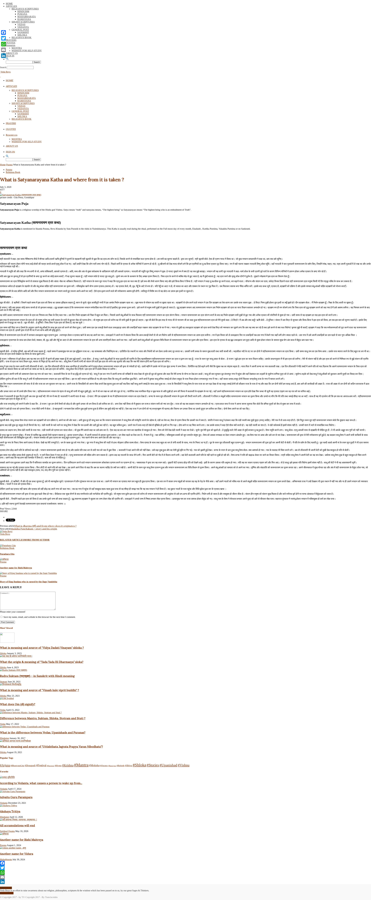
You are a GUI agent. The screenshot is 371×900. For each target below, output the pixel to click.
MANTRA (17, 48)
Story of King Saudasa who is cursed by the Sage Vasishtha (28, 581)
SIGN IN (10, 56)
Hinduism (4, 738)
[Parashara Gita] (8, 545)
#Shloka (139, 765)
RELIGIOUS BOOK (21, 37)
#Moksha (94, 765)
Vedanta (3, 789)
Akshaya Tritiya (10, 811)
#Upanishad (168, 765)
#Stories (153, 765)
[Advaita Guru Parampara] (12, 791)
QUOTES (10, 42)
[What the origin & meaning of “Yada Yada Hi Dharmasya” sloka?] (16, 656)
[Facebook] (185, 863)
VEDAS (21, 24)
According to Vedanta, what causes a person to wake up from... (41, 783)
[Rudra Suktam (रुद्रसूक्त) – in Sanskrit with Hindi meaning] (13, 670)
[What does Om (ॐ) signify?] (7, 698)
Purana (9, 164)
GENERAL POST (20, 29)
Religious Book (13, 172)
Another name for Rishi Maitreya (16, 567)
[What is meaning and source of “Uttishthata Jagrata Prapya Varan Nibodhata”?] (15, 741)
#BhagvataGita (17, 765)
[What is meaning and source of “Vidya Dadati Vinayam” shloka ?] (7, 642)
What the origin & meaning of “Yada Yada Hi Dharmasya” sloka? (41, 662)
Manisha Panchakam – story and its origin (34, 528)
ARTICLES (11, 6)
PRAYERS (11, 40)
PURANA (22, 14)
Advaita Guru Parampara (16, 797)
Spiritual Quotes (7, 831)
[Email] (185, 877)
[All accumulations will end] (18, 819)
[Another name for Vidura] (13, 848)
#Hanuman (50, 766)
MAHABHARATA (26, 16)
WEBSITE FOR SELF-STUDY (27, 50)
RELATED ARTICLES (12, 540)
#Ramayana (112, 766)
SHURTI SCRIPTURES (23, 22)
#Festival (41, 765)
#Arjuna (5, 765)
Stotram (3, 681)
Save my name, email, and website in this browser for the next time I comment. (39, 617)
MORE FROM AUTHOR (37, 540)
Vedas (3, 710)
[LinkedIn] (185, 881)
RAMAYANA (24, 19)
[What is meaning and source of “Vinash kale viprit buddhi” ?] (11, 684)
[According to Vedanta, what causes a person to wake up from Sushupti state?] (7, 777)
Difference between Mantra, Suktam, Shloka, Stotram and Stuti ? (42, 718)
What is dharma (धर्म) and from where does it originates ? (45, 525)
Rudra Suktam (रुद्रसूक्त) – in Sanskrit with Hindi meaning (37, 676)
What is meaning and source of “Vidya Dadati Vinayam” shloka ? (42, 647)
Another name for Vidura (16, 853)
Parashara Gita (7, 554)
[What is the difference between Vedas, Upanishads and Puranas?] (24, 726)
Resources (10, 45)
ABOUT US (12, 53)
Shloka (3, 653)
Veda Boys (5, 534)
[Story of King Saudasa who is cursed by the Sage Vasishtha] (28, 573)
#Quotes (104, 765)
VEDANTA (23, 27)
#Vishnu (183, 765)
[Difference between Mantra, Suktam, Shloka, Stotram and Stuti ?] (31, 712)
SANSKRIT (23, 32)
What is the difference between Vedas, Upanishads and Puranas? (42, 732)
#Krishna (67, 765)
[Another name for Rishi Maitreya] (4, 559)
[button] (7, 59)
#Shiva (128, 765)
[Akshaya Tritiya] (8, 805)
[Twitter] (185, 867)
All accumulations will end (17, 825)
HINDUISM (23, 11)
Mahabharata (6, 859)
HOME (9, 3)
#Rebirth (120, 765)
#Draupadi (30, 765)
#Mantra (81, 765)
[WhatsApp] (185, 872)
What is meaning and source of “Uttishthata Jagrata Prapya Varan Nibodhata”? (51, 746)
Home (3, 164)
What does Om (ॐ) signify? (17, 704)
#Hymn (58, 765)
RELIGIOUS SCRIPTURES (25, 9)
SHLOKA (22, 35)
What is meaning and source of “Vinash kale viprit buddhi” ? (39, 690)
